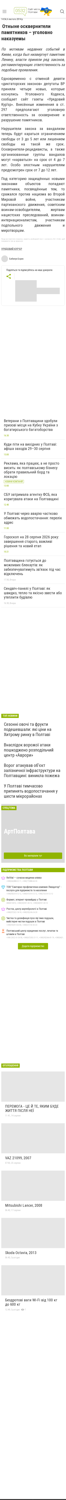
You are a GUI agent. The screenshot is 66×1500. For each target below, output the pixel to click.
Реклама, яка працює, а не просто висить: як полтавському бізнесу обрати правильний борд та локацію (31, 470)
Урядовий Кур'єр (11, 248)
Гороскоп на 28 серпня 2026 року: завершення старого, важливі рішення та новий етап (31, 541)
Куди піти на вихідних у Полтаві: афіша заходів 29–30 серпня (30, 446)
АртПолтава (19, 831)
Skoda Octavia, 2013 (21, 1253)
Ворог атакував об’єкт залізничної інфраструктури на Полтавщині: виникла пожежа (32, 770)
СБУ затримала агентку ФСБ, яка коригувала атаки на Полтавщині (31, 496)
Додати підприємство (33, 946)
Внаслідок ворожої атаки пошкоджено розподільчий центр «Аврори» (29, 750)
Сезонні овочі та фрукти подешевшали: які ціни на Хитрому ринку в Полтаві (27, 729)
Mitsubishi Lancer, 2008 (23, 1205)
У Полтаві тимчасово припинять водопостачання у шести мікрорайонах (31, 791)
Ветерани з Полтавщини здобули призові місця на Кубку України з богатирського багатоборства (31, 425)
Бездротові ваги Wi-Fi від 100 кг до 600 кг (31, 1302)
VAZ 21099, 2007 (18, 1158)
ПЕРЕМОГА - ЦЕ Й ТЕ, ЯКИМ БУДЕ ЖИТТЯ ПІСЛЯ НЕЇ (32, 1108)
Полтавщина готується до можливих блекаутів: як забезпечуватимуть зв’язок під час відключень (32, 567)
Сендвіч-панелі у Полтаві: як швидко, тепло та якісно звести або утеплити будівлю (33, 593)
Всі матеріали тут (33, 855)
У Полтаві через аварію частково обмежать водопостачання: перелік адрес (33, 518)
